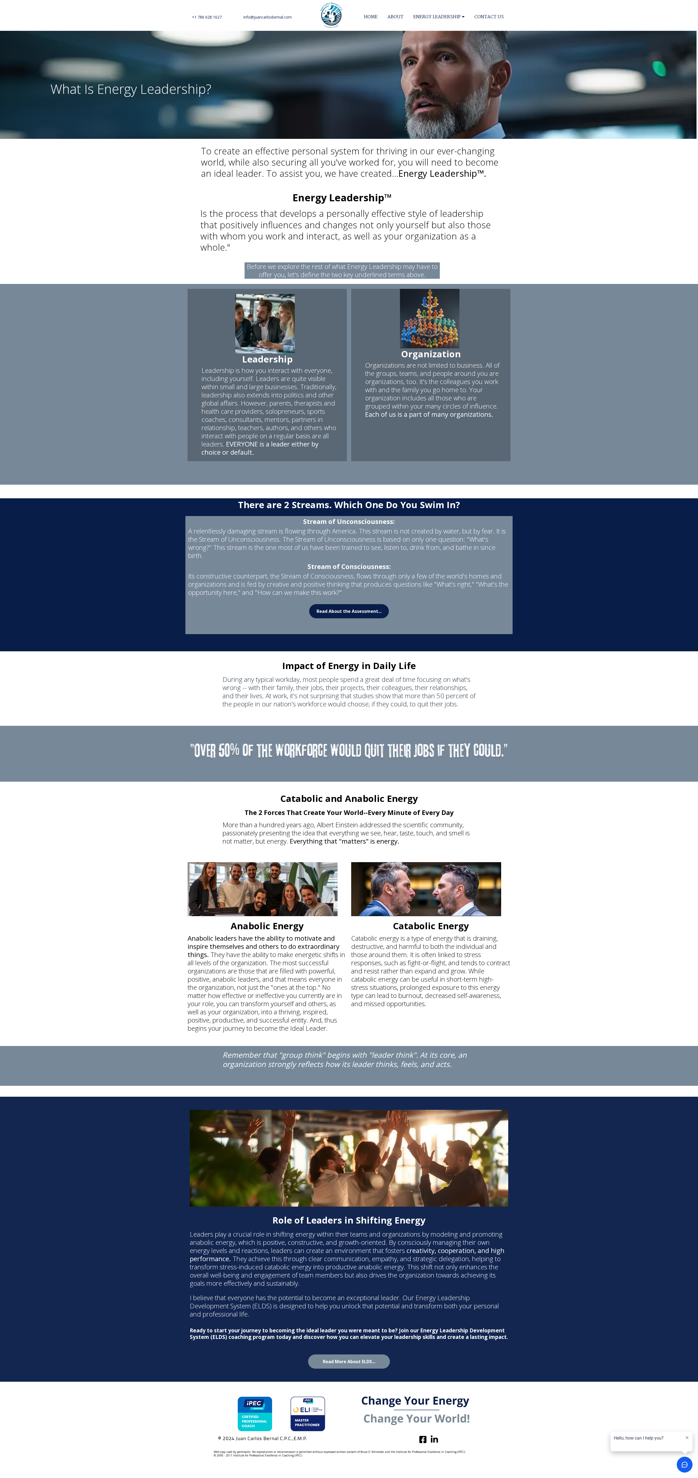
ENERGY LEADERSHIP (437, 17)
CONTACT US (489, 17)
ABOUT (395, 17)
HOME (371, 17)
